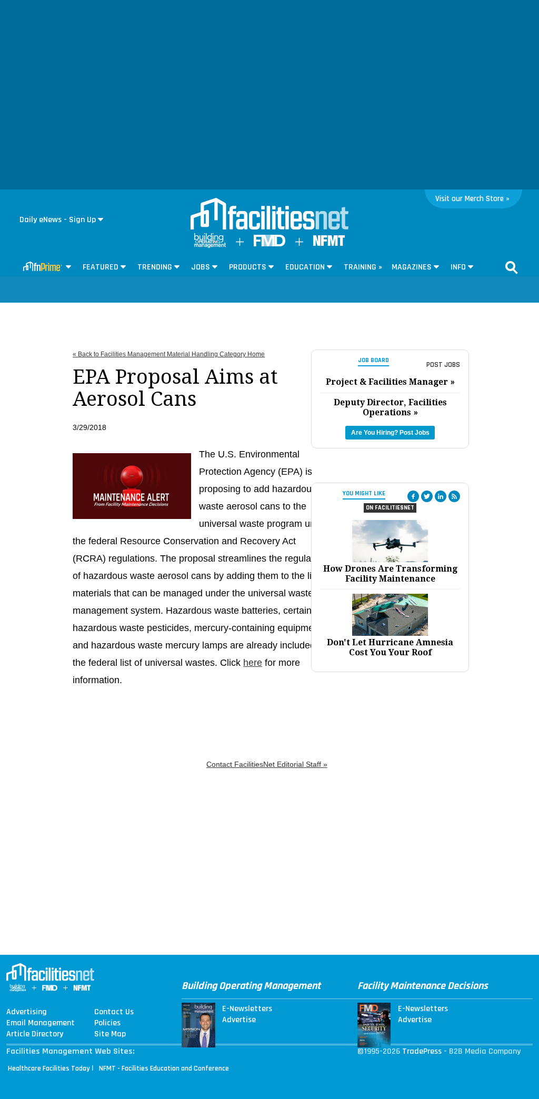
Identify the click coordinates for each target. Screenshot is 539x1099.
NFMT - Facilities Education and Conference (164, 1068)
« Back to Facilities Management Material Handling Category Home (169, 354)
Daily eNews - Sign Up (57, 219)
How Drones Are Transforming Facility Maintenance (390, 574)
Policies (107, 1023)
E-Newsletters (247, 1009)
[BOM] (210, 245)
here (252, 662)
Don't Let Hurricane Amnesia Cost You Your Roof (390, 647)
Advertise (239, 1020)
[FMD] (269, 243)
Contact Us (114, 1012)
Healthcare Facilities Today (49, 1068)
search (511, 267)
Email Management (40, 1023)
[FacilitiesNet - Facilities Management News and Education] (269, 215)
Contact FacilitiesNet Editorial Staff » (266, 764)
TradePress (422, 1051)
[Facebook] (413, 496)
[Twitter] (427, 496)
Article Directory (34, 1034)
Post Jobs (443, 364)
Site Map (110, 1034)
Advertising (26, 1012)
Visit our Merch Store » (472, 199)
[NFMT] (329, 243)
